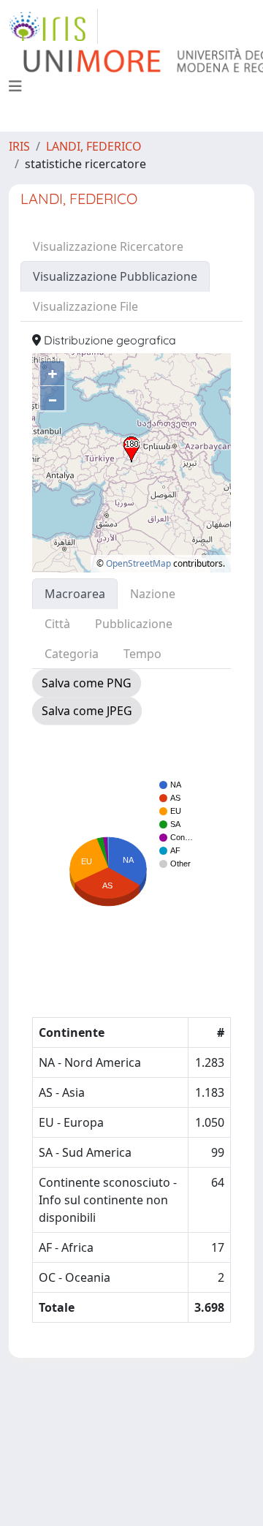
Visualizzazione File (85, 306)
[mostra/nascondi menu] (15, 86)
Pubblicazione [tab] (133, 624)
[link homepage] (53, 26)
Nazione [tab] (152, 594)
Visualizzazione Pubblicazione (115, 276)
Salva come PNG (87, 683)
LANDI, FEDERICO (94, 146)
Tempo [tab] (142, 654)
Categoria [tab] (72, 654)
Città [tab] (57, 624)
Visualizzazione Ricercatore (108, 246)
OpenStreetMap (138, 563)
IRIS (19, 146)
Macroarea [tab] (75, 594)
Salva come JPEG (87, 711)
